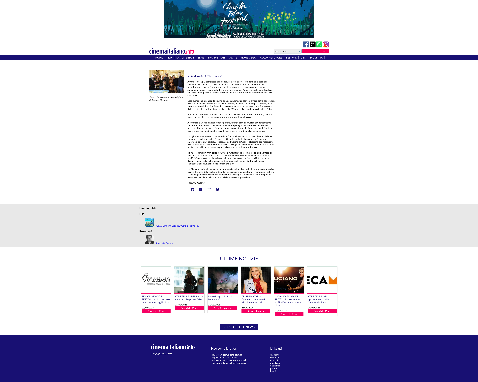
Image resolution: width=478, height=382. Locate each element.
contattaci (275, 357)
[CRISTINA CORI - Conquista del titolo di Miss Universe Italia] (256, 280)
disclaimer (275, 365)
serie (201, 57)
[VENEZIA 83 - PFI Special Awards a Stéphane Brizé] (189, 280)
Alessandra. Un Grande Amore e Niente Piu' (178, 225)
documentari (185, 57)
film (169, 57)
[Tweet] (313, 46)
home (159, 57)
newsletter (275, 360)
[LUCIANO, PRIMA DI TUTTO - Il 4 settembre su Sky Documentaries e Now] (289, 280)
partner (274, 368)
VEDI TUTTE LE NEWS (239, 327)
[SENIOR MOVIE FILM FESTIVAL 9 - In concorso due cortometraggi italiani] (156, 280)
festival (291, 57)
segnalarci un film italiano (224, 357)
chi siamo (274, 354)
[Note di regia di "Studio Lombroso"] (223, 280)
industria (316, 57)
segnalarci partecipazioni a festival (229, 360)
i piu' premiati (216, 57)
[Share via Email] (209, 190)
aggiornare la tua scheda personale (229, 363)
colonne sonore (271, 57)
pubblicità (275, 363)
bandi (273, 371)
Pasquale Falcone (164, 243)
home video (248, 57)
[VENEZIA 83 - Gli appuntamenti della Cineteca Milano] (322, 280)
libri (303, 57)
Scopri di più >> (156, 311)
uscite (233, 57)
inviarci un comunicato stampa (227, 354)
